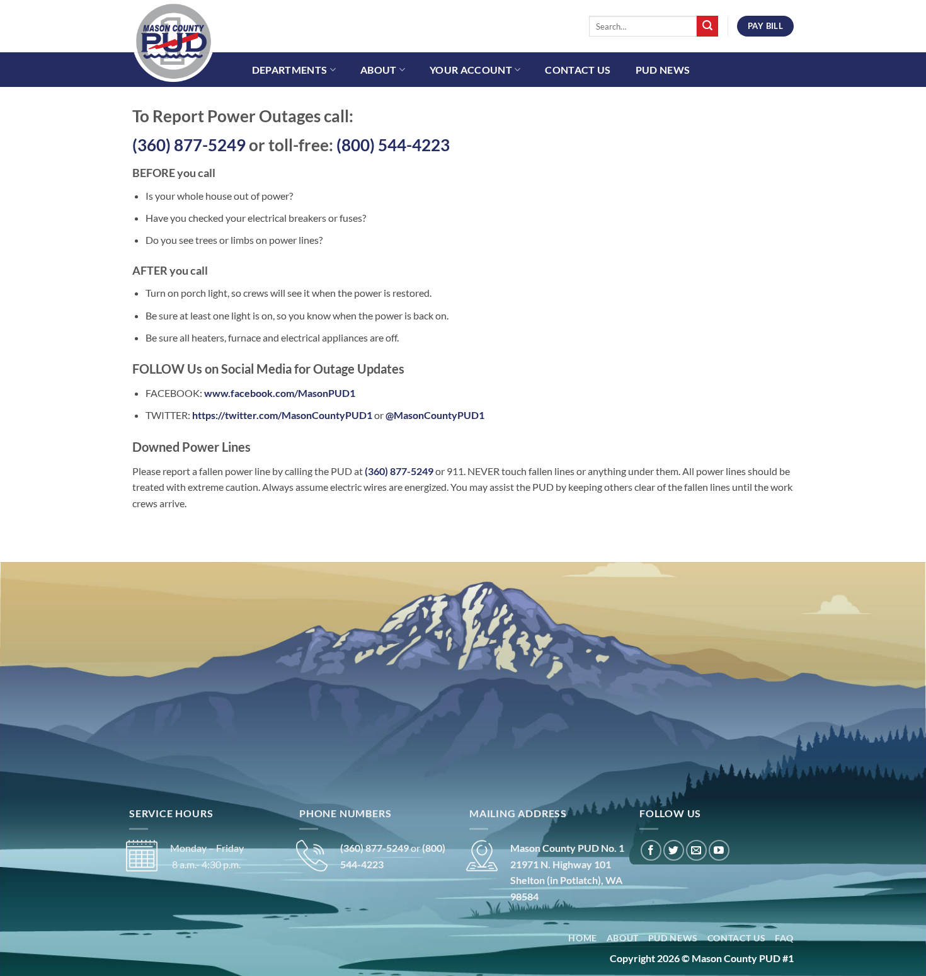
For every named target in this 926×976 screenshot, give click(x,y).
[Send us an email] (696, 850)
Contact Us (577, 70)
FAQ (784, 938)
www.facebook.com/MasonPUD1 (279, 393)
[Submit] (707, 26)
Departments (290, 70)
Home (582, 938)
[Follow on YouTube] (719, 850)
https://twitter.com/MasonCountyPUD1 (282, 415)
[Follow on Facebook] (651, 850)
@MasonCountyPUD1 (435, 415)
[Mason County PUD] (195, 41)
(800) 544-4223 (393, 144)
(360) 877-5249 (189, 144)
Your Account (471, 70)
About (378, 70)
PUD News (663, 70)
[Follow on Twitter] (673, 850)
